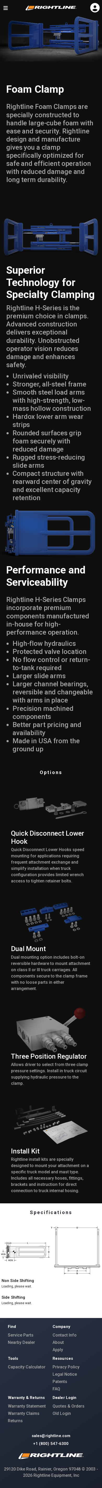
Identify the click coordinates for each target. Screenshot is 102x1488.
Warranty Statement (27, 1406)
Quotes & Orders (68, 1406)
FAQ (56, 1388)
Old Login (62, 1413)
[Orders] (96, 6)
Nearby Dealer (21, 1342)
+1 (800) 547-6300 (51, 1443)
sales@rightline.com (51, 1435)
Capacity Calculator (27, 1366)
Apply (58, 1349)
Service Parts (20, 1335)
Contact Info (65, 1335)
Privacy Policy (66, 1366)
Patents (60, 1381)
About (58, 1342)
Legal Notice (65, 1374)
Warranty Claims (23, 1413)
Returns (15, 1420)
